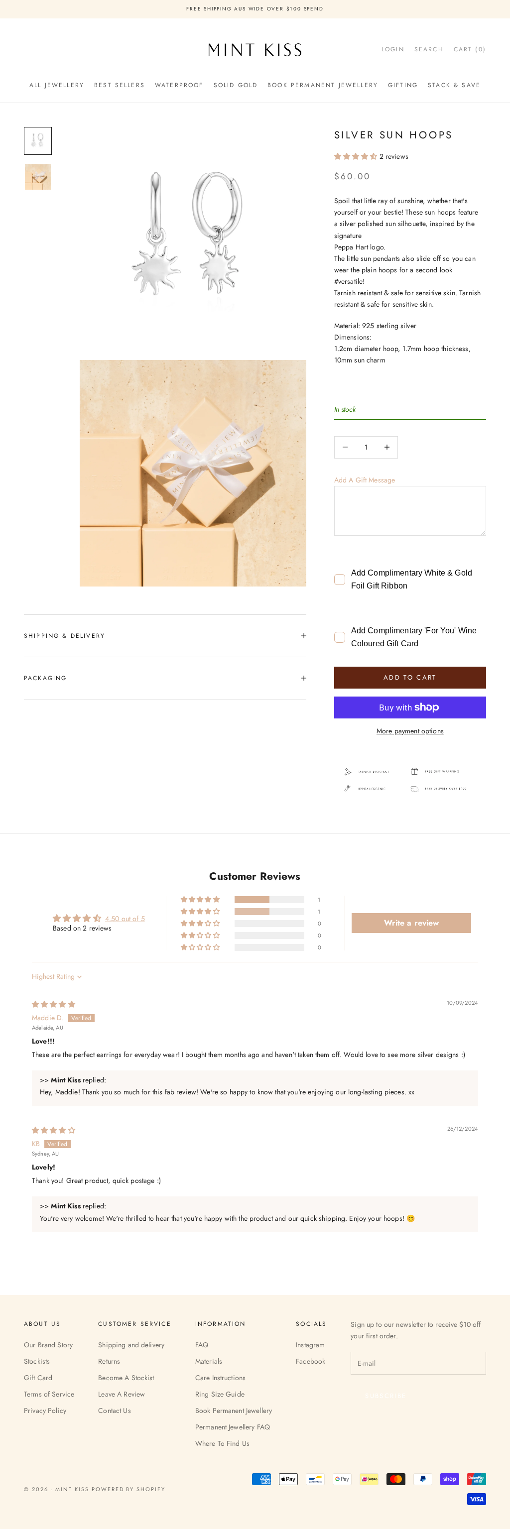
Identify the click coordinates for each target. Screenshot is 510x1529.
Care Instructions (220, 1378)
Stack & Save (454, 85)
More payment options (410, 731)
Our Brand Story (48, 1345)
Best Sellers (119, 85)
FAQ (201, 1345)
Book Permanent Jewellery (322, 85)
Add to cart (410, 677)
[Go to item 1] (38, 141)
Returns (109, 1361)
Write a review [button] (411, 923)
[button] (357, 156)
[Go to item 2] (38, 177)
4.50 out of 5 (125, 919)
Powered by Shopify (129, 1489)
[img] (53, 1004)
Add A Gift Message (364, 480)
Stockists (37, 1361)
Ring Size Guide (220, 1394)
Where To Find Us (222, 1443)
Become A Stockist (126, 1378)
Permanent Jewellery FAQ (232, 1427)
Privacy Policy (45, 1410)
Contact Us (114, 1410)
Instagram (310, 1345)
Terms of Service (49, 1394)
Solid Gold (236, 85)
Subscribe (385, 1396)
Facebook (310, 1361)
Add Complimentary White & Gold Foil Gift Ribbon (411, 579)
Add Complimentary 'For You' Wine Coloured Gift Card (414, 637)
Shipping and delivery (131, 1345)
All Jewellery (56, 85)
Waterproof (179, 85)
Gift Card (38, 1378)
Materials (208, 1361)
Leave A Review (121, 1394)
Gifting (403, 85)
